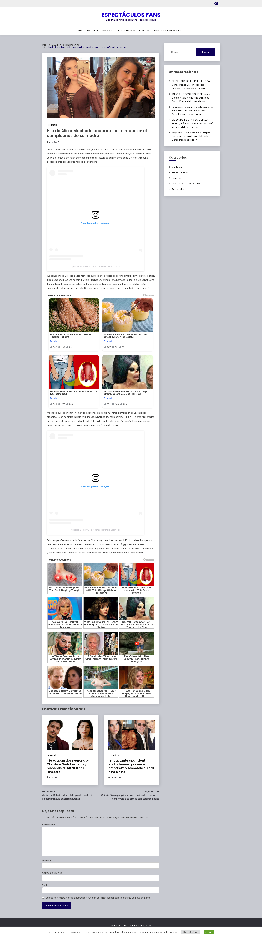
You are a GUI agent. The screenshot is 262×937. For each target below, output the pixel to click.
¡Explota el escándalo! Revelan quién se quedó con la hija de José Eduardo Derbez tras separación (193, 136)
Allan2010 (54, 142)
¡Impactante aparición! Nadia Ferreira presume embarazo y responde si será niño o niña (131, 766)
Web (45, 885)
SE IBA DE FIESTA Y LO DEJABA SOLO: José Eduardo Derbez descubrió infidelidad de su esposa (192, 123)
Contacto (144, 30)
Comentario (49, 824)
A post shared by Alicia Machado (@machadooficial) (95, 266)
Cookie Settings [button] (190, 932)
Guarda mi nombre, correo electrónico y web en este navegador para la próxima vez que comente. (98, 897)
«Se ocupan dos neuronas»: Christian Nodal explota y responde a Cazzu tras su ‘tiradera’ (68, 766)
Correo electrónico (53, 872)
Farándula (92, 30)
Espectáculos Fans (131, 15)
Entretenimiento (127, 30)
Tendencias (108, 30)
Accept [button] (208, 932)
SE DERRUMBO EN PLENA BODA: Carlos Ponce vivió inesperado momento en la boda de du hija (191, 85)
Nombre (47, 860)
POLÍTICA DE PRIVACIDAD (168, 30)
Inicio (80, 30)
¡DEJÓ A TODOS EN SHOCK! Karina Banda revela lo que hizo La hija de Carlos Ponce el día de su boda (191, 97)
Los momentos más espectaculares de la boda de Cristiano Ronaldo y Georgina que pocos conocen (192, 110)
